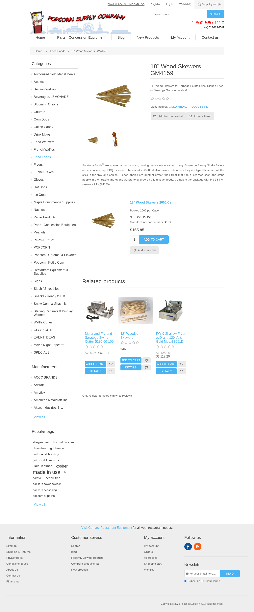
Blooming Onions (46, 104)
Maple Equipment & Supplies (54, 202)
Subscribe (194, 580)
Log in (169, 4)
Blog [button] (121, 37)
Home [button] (40, 37)
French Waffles (44, 149)
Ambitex (39, 392)
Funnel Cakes (44, 172)
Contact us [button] (210, 37)
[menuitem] (40, 37)
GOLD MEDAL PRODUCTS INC (189, 106)
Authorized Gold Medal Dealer (55, 74)
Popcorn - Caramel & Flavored (55, 255)
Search (215, 14)
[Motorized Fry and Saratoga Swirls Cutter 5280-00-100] (100, 311)
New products (80, 569)
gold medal (57, 448)
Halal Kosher (42, 466)
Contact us (13, 575)
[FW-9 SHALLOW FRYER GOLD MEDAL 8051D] (171, 311)
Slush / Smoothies (46, 288)
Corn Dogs (41, 119)
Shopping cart (153, 563)
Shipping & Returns (18, 551)
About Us (12, 569)
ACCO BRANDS (46, 377)
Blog (74, 551)
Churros (39, 112)
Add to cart (154, 239)
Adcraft (39, 385)
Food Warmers (44, 142)
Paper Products (45, 217)
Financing (12, 581)
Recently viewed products (87, 557)
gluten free (39, 448)
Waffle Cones (43, 322)
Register (155, 4)
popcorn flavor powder (47, 483)
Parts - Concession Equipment (55, 225)
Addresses (150, 557)
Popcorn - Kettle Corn (49, 262)
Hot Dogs (40, 187)
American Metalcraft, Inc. (51, 400)
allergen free (41, 442)
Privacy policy (14, 557)
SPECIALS (42, 352)
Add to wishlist (147, 250)
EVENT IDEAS (44, 337)
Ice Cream (41, 194)
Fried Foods (42, 157)
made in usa (46, 472)
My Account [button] (180, 37)
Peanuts (39, 232)
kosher (62, 466)
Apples (39, 81)
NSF (67, 472)
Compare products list (85, 563)
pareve (37, 478)
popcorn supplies (44, 495)
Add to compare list (171, 116)
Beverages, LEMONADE (51, 96)
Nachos (39, 209)
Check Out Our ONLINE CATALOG (126, 4)
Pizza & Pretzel (44, 240)
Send (230, 573)
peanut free (53, 478)
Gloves (39, 179)
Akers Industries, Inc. (48, 407)
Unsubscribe (212, 580)
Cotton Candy (43, 127)
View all (39, 417)
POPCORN (42, 247)
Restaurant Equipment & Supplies (51, 271)
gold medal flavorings (46, 454)
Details (95, 371)
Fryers (38, 164)
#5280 (147, 170)
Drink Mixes (42, 134)
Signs (38, 281)
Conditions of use (17, 563)
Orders (148, 551)
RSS (197, 546)
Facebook (188, 546)
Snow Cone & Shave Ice (51, 303)
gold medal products (46, 460)
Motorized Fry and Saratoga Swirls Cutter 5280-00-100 (99, 338)
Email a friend (202, 116)
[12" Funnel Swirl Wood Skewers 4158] (135, 311)
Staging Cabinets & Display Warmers (53, 313)
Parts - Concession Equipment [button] (81, 37)
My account (151, 545)
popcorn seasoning (45, 490)
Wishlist (149, 569)
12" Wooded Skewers (129, 335)
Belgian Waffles (45, 89)
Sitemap (11, 545)
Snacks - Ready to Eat (49, 296)
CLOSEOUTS (44, 330)
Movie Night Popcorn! (49, 345)
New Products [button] (148, 37)
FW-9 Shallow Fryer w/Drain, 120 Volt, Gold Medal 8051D (171, 338)
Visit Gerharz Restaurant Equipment (106, 527)
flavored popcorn (63, 442)
